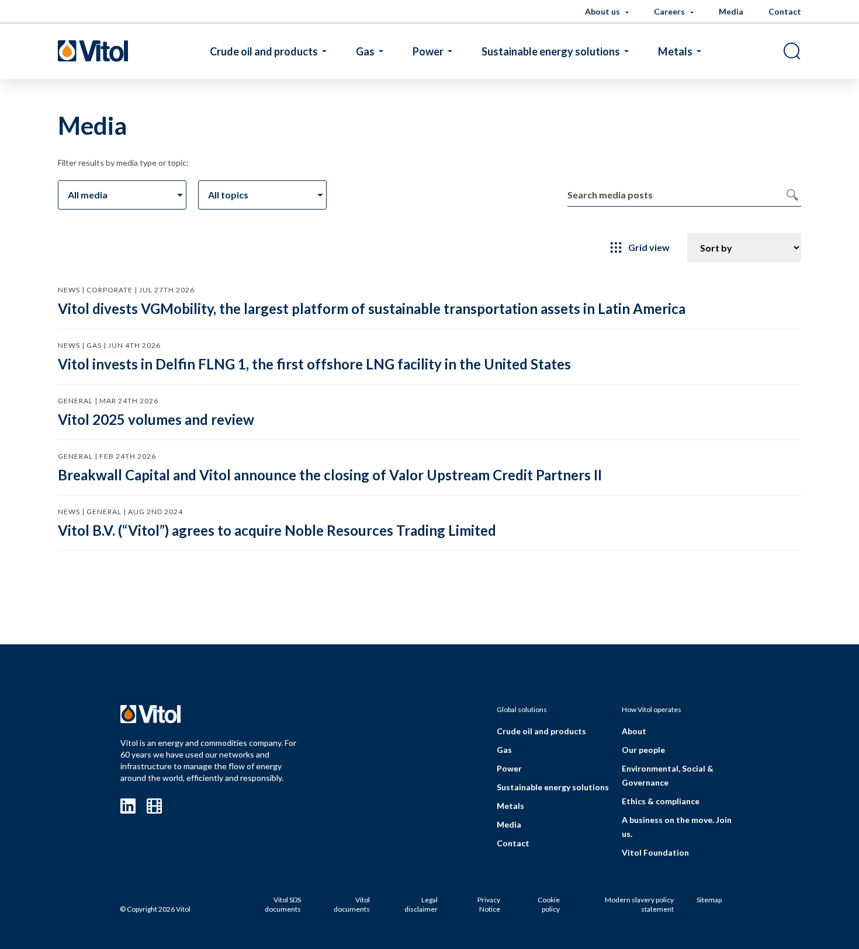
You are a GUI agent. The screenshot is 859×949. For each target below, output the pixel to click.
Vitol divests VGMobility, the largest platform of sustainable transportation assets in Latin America (371, 308)
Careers (670, 11)
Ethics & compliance (660, 801)
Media (731, 11)
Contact (784, 11)
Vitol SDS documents (283, 904)
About (634, 731)
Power (428, 51)
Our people (643, 750)
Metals (675, 51)
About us (603, 11)
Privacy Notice (488, 904)
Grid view (649, 247)
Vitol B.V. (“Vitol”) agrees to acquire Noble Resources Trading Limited (277, 530)
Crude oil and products (264, 51)
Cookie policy (549, 904)
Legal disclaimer (421, 904)
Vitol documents (352, 904)
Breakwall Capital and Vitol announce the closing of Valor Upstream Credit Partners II (330, 474)
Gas (365, 51)
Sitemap (709, 899)
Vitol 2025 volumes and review (156, 419)
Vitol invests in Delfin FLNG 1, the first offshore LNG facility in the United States (314, 363)
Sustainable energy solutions (551, 51)
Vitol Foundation (655, 852)
